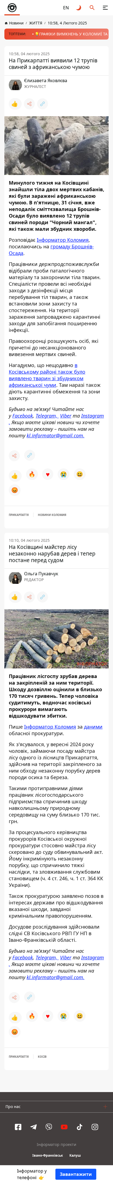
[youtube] (64, 1127)
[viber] (49, 1127)
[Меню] (105, 7)
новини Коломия (52, 515)
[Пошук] (92, 7)
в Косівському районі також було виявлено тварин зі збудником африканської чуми (47, 375)
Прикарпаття (19, 515)
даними (93, 726)
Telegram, (47, 415)
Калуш (75, 1155)
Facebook (22, 415)
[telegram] (33, 1127)
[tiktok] (79, 1127)
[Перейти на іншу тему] (79, 7)
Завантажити (76, 1174)
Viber (65, 415)
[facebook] (18, 1127)
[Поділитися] (29, 103)
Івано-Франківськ (47, 1155)
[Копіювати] (42, 103)
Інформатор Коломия (63, 240)
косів (42, 1057)
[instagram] (95, 1127)
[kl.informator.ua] (12, 7)
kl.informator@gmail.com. (55, 435)
